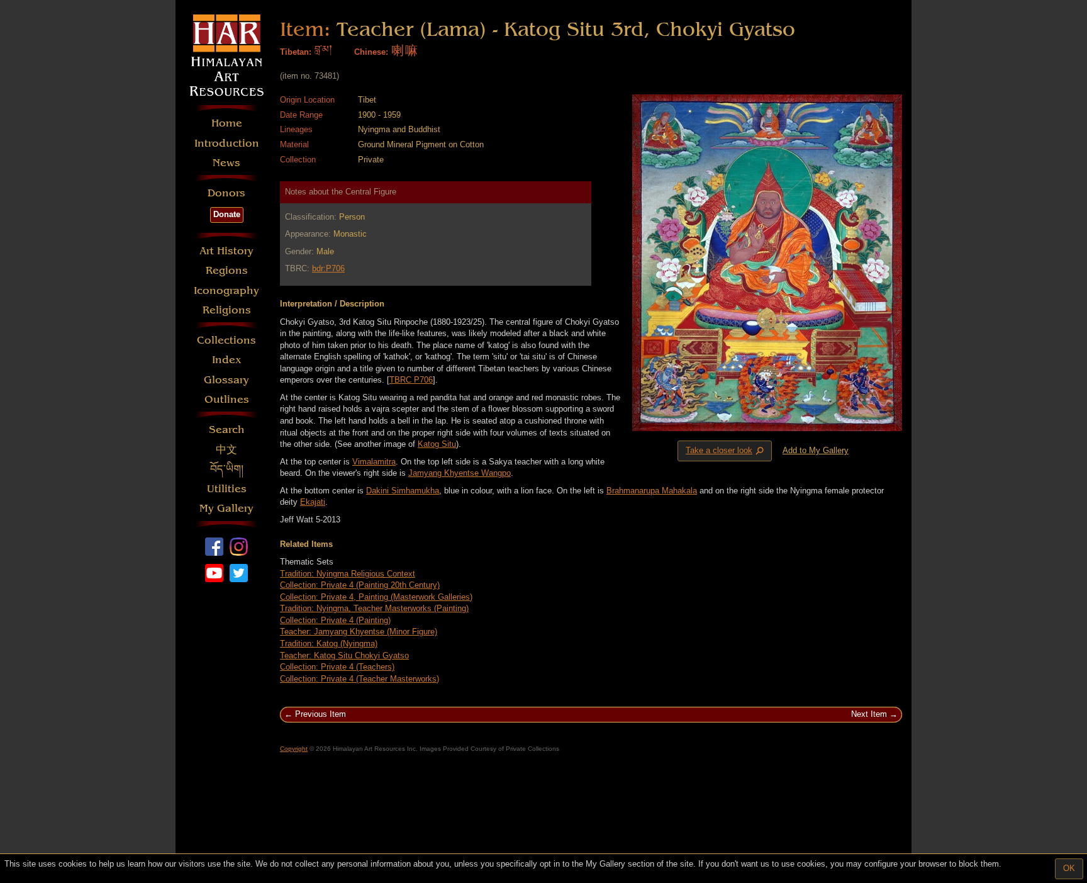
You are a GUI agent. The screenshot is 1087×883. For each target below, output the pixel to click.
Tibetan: (295, 52)
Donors (226, 193)
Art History (226, 251)
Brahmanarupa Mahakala (651, 490)
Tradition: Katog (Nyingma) (328, 643)
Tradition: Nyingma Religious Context (347, 573)
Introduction (226, 143)
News (226, 163)
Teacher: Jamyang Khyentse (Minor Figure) (358, 631)
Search (227, 430)
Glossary (226, 380)
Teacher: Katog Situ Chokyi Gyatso (344, 655)
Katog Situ (437, 444)
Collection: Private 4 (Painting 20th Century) (360, 585)
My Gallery (226, 508)
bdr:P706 (328, 268)
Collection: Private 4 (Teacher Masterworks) (359, 678)
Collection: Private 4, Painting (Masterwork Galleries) (376, 597)
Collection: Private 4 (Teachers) (337, 667)
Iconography (226, 290)
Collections (226, 340)
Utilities (227, 489)
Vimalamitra (374, 461)
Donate (226, 214)
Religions (227, 310)
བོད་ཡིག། (226, 469)
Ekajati (312, 502)
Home (226, 123)
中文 (226, 450)
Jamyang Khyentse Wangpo (459, 473)
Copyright (294, 748)
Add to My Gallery (816, 450)
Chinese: (371, 52)
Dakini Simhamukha (402, 490)
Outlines (226, 399)
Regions (227, 270)
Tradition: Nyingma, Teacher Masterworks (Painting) (374, 608)
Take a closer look (726, 451)
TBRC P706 (411, 380)
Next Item (869, 714)
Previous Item (320, 714)
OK (1069, 868)
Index (227, 360)
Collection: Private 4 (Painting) (335, 620)
